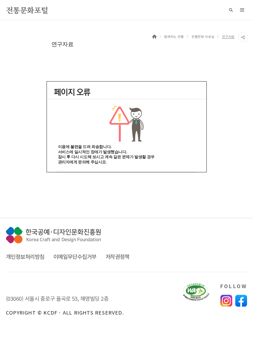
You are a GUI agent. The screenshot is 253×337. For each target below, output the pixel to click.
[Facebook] (241, 301)
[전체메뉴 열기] (242, 10)
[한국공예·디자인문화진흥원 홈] (53, 235)
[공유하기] (243, 37)
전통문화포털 (27, 10)
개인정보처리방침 (25, 256)
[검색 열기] (231, 10)
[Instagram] (226, 301)
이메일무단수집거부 (75, 256)
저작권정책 (117, 256)
